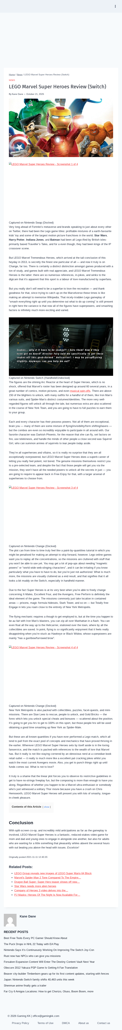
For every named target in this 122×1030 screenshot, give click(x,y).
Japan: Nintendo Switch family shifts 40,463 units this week (39, 979)
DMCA (66, 1023)
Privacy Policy (20, 1023)
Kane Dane (17, 94)
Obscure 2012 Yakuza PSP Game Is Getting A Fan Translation (41, 967)
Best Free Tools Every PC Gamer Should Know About (35, 938)
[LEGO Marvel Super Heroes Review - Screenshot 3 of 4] (61, 515)
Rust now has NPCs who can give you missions (32, 956)
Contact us (103, 1023)
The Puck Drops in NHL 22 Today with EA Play (31, 944)
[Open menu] (115, 6)
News (12, 80)
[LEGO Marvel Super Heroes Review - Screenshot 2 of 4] (61, 346)
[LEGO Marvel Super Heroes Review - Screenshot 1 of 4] (61, 191)
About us (83, 1023)
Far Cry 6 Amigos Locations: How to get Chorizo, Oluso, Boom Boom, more (48, 991)
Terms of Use (45, 1023)
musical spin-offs (80, 390)
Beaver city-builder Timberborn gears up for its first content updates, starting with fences (56, 973)
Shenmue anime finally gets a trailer (25, 985)
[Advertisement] (61, 36)
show (46, 807)
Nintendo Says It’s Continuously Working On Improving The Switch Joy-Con (49, 949)
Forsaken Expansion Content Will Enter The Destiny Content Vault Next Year (49, 961)
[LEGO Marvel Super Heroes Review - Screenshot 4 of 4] (61, 674)
